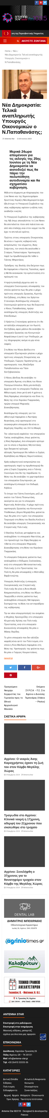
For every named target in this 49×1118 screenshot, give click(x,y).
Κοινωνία (29, 1083)
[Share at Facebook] (24, 667)
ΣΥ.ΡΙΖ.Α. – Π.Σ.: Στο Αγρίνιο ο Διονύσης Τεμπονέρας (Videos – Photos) (35, 694)
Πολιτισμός (9, 1086)
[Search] (18, 41)
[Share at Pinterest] (10, 675)
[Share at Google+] (38, 667)
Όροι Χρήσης (13, 1099)
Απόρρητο (25, 1095)
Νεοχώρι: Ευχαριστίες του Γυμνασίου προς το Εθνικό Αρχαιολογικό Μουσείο (13, 697)
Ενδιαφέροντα (10, 1090)
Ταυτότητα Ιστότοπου (31, 1099)
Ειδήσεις (7, 1083)
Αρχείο (15, 1095)
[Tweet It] (10, 667)
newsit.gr (8, 658)
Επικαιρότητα (31, 1086)
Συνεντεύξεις (31, 1090)
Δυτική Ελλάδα (10, 1079)
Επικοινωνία (38, 1095)
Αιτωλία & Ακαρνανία (34, 1079)
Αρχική (7, 1095)
